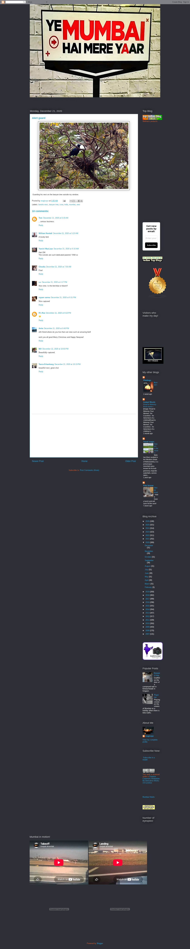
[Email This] (71, 201)
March (147, 584)
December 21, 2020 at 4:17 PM (54, 282)
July (147, 570)
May (147, 577)
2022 (147, 535)
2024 (147, 528)
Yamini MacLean (46, 249)
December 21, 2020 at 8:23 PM (58, 313)
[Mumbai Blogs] (158, 298)
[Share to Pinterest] (81, 201)
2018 (147, 595)
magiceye (45, 201)
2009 (147, 627)
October (148, 557)
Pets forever (148, 485)
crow (61, 204)
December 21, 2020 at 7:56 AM (58, 267)
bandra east (43, 204)
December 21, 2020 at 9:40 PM (56, 328)
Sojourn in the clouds (156, 448)
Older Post (130, 461)
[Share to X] (76, 201)
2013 (147, 613)
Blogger (100, 943)
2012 (147, 616)
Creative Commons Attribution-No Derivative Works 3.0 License (151, 779)
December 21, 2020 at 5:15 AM (55, 218)
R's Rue (42, 313)
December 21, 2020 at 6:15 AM (66, 249)
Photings (147, 380)
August (148, 566)
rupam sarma (44, 297)
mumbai (72, 204)
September (149, 560)
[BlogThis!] (73, 201)
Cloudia (42, 267)
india (66, 204)
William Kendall (45, 233)
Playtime (156, 696)
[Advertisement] (84, 435)
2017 (147, 599)
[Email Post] (64, 201)
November (149, 551)
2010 (147, 623)
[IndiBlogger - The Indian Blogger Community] (153, 659)
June (147, 573)
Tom (40, 218)
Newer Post (38, 461)
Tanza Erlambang (46, 364)
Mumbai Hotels (149, 797)
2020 (147, 542)
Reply (41, 225)
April (147, 580)
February (148, 587)
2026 (147, 521)
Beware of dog (157, 674)
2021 (147, 539)
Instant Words (149, 402)
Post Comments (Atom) (89, 470)
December (149, 545)
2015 (147, 606)
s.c (40, 282)
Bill (40, 349)
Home (84, 461)
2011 (147, 620)
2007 (147, 634)
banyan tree (53, 204)
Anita (41, 328)
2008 (147, 630)
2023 (147, 532)
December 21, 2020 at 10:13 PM (68, 364)
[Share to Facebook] (78, 201)
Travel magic (148, 442)
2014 (147, 609)
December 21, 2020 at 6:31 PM (63, 297)
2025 (147, 525)
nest (78, 204)
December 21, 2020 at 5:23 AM (65, 233)
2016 (147, 602)
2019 (147, 592)
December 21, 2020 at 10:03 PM (55, 349)
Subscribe (151, 245)
